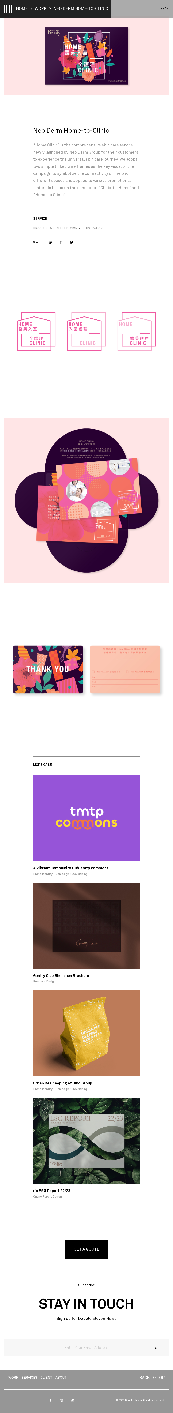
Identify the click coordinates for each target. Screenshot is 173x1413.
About (61, 1377)
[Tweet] (71, 242)
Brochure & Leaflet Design (55, 228)
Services (29, 1377)
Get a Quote (86, 1249)
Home (22, 9)
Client (46, 1377)
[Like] (61, 242)
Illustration (92, 228)
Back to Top (152, 1378)
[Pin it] (50, 242)
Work (41, 9)
